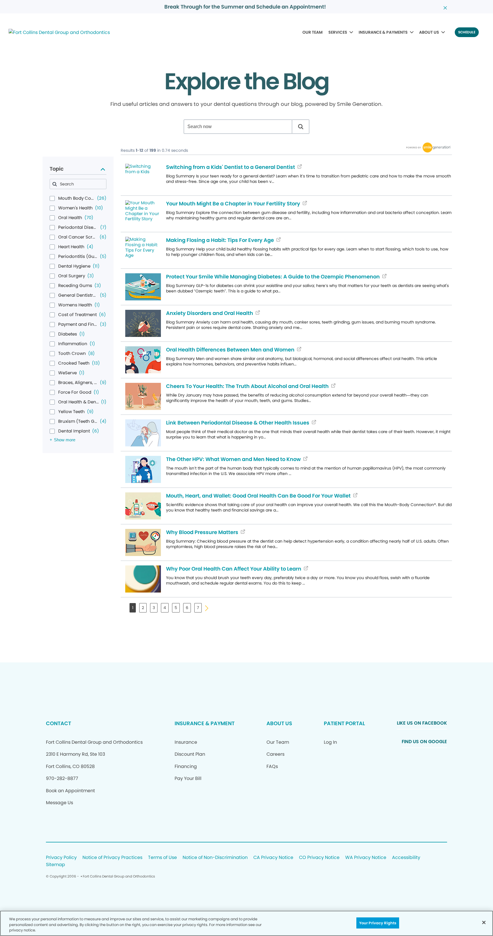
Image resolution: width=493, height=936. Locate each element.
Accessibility (406, 858)
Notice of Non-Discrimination (215, 858)
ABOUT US (429, 32)
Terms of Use (162, 858)
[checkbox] (52, 198)
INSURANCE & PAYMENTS (383, 32)
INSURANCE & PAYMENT (205, 723)
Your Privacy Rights (377, 922)
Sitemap (55, 865)
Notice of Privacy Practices (112, 858)
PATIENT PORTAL (344, 723)
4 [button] (164, 607)
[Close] (484, 922)
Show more (64, 439)
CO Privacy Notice (319, 858)
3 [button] (154, 607)
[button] (300, 127)
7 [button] (198, 607)
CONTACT (58, 723)
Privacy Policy (61, 858)
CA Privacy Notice (273, 858)
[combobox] (238, 127)
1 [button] (132, 607)
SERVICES (337, 32)
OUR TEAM (312, 32)
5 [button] (176, 607)
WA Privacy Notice (365, 858)
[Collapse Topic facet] (102, 169)
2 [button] (143, 607)
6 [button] (187, 607)
